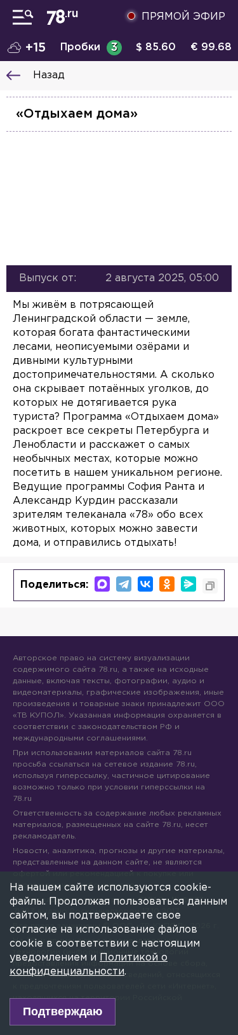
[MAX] (102, 584)
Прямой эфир (183, 17)
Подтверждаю (62, 1011)
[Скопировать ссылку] (210, 586)
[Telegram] (123, 584)
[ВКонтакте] (145, 584)
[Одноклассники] (167, 584)
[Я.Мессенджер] (188, 584)
